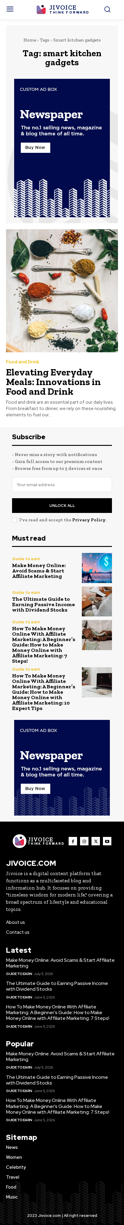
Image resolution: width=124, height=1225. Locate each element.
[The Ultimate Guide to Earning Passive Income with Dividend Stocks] (97, 602)
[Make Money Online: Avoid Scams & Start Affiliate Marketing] (97, 568)
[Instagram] (84, 841)
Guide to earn (26, 559)
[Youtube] (107, 841)
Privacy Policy (88, 520)
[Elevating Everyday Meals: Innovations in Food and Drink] (62, 290)
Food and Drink (22, 362)
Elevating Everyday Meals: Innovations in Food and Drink (53, 381)
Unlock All (62, 505)
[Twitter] (95, 841)
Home (29, 40)
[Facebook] (73, 841)
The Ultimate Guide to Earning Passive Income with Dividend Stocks (43, 604)
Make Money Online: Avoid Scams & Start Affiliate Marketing (39, 570)
